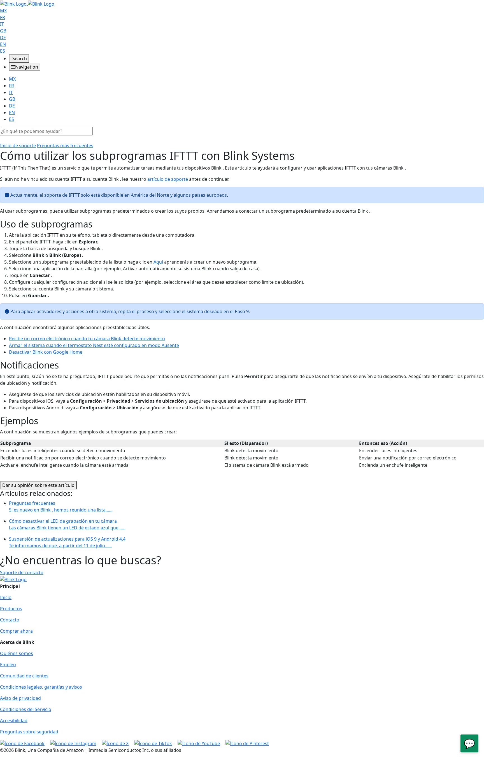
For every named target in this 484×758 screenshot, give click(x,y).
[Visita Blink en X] (116, 743)
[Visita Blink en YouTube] (199, 743)
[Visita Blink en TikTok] (153, 743)
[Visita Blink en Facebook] (23, 743)
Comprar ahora (16, 631)
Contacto (9, 620)
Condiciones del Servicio (25, 709)
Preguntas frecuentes (61, 506)
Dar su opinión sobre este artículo (38, 485)
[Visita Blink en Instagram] (73, 743)
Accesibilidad (13, 720)
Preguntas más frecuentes (65, 145)
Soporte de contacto (21, 572)
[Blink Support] (27, 3)
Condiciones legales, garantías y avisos (41, 687)
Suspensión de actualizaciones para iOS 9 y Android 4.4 (67, 542)
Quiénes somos (16, 653)
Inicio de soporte (18, 145)
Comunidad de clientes (24, 676)
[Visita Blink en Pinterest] (247, 743)
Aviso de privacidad (20, 698)
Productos (11, 609)
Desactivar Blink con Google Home (45, 352)
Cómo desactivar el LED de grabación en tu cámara (67, 524)
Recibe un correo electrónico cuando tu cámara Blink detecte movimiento (87, 338)
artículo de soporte (167, 179)
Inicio (5, 597)
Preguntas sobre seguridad (29, 732)
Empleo (8, 664)
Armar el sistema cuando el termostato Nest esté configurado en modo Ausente (94, 345)
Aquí (158, 262)
